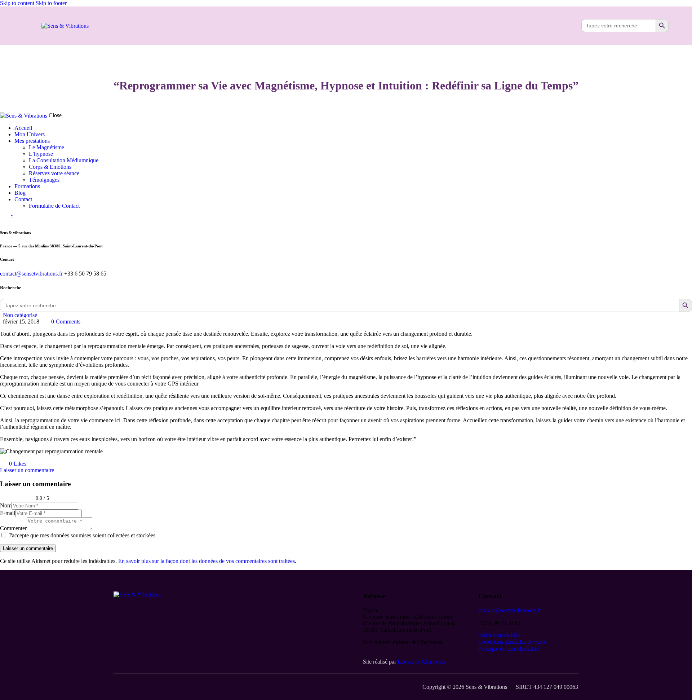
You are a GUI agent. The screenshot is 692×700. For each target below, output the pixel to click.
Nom (6, 505)
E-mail (7, 513)
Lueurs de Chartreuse (422, 662)
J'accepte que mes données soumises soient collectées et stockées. (83, 535)
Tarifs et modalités (499, 635)
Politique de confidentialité (508, 649)
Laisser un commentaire (27, 470)
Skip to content (17, 3)
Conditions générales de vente (512, 642)
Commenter (13, 528)
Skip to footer (51, 3)
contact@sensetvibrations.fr (31, 273)
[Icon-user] (564, 26)
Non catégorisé (20, 315)
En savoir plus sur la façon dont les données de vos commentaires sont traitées (206, 561)
